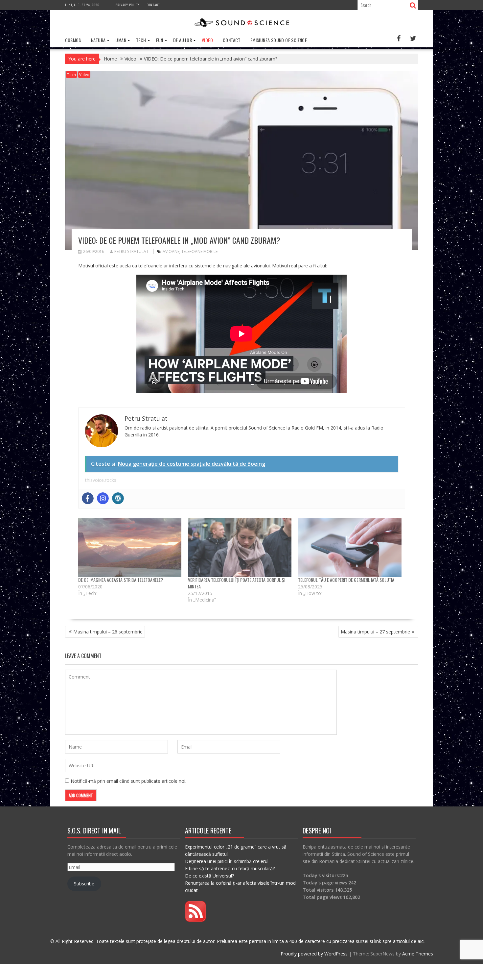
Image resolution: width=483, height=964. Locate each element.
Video (207, 40)
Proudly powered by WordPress (314, 954)
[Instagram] (103, 498)
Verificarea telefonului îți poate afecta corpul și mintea (236, 583)
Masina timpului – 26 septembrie (108, 632)
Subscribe (84, 883)
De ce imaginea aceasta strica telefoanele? (120, 579)
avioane (171, 251)
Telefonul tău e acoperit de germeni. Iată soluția (346, 579)
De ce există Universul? (209, 876)
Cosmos (73, 40)
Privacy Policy (127, 4)
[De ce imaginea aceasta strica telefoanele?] (130, 547)
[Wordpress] (118, 498)
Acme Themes (417, 954)
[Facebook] (88, 498)
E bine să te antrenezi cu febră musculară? (230, 868)
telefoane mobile (199, 251)
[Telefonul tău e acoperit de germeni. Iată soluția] (350, 547)
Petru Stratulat (131, 251)
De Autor (182, 40)
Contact (153, 4)
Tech (141, 40)
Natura (98, 40)
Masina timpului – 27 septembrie (375, 632)
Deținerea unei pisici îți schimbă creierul (226, 861)
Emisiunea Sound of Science (278, 40)
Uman (120, 40)
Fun (159, 40)
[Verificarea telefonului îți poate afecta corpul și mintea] (239, 547)
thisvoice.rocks (100, 480)
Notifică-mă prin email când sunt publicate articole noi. (128, 781)
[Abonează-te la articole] (195, 920)
